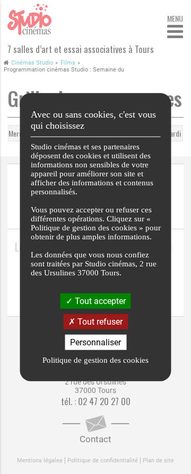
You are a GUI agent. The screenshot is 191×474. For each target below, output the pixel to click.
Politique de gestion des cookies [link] (95, 360)
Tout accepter (99, 301)
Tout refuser (99, 321)
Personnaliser (95, 342)
